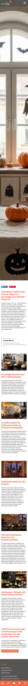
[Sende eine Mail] (14, 683)
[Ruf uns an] (3, 683)
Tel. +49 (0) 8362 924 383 (9, 676)
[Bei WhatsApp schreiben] (8, 683)
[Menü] (25, 3)
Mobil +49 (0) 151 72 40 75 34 (10, 679)
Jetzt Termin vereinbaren (10, 651)
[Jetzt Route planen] (19, 683)
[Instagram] (25, 683)
